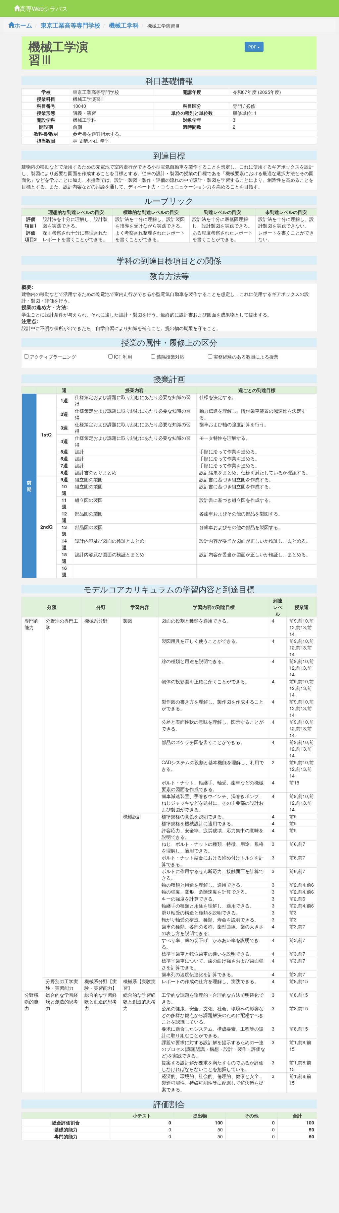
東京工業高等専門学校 (70, 25)
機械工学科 (124, 25)
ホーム (23, 25)
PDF (252, 46)
